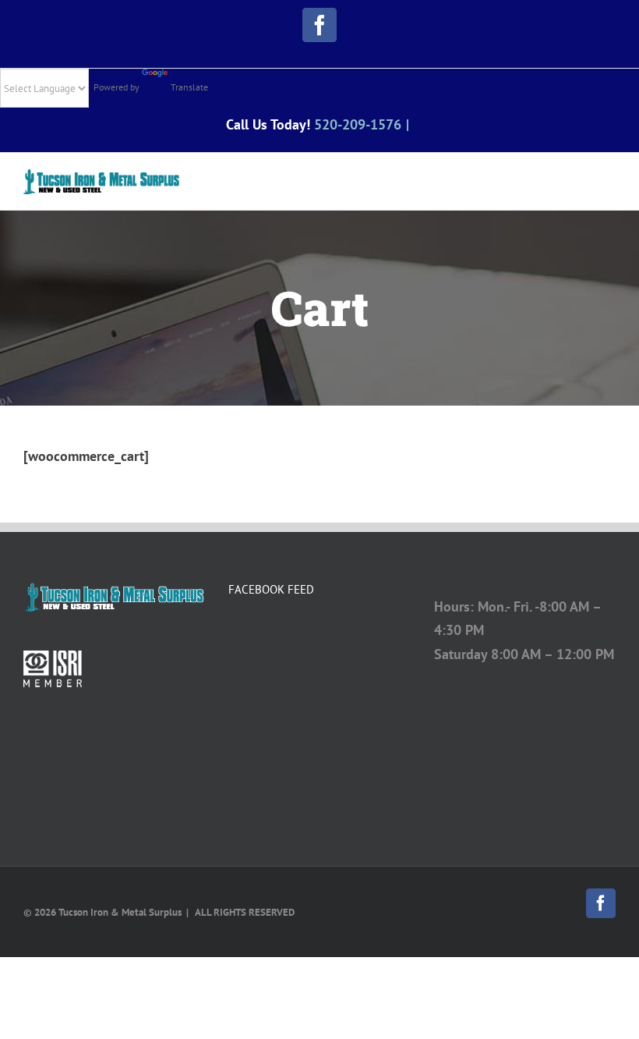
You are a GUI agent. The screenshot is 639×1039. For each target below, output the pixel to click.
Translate (189, 87)
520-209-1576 (357, 124)
